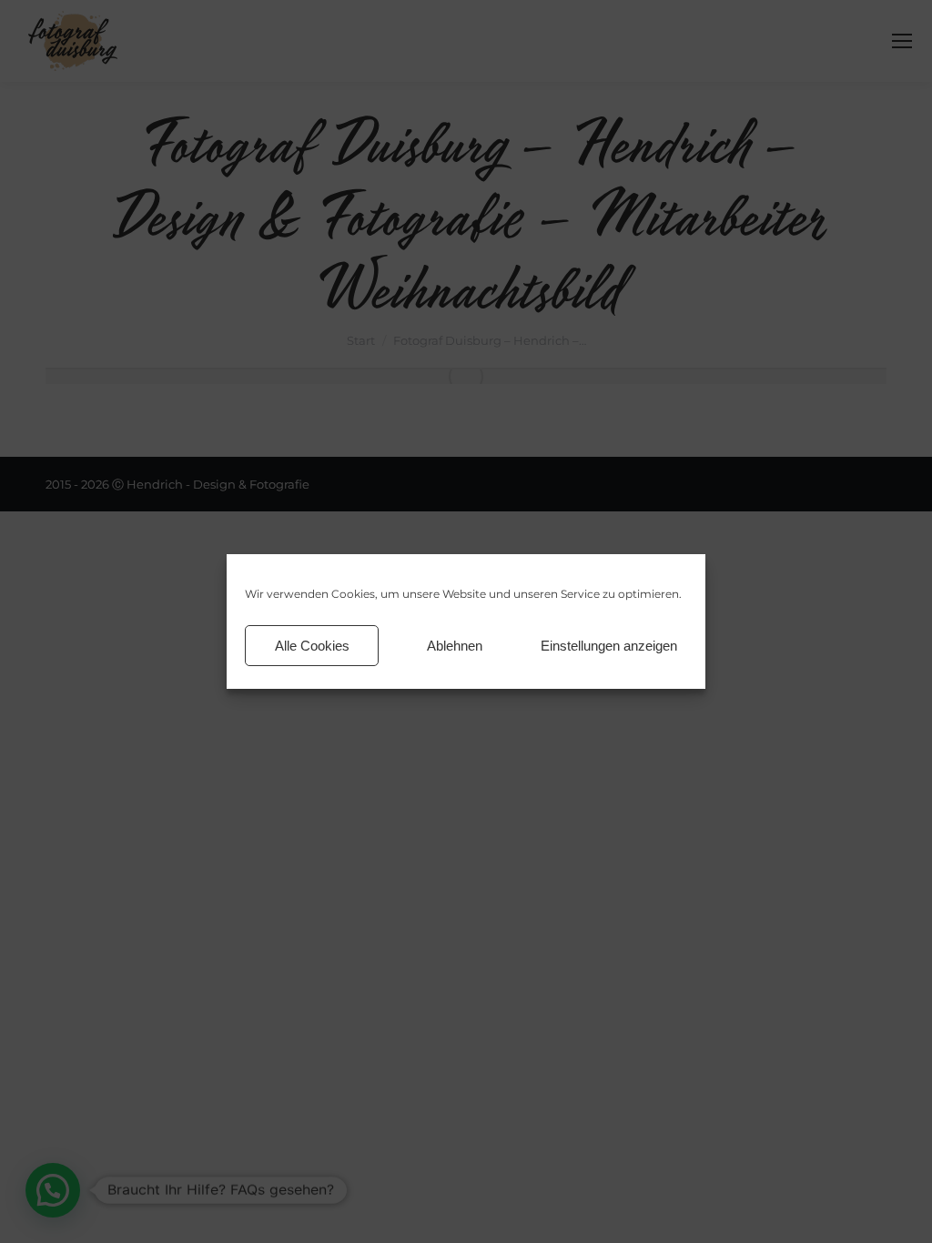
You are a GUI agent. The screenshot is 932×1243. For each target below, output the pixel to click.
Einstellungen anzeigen (609, 645)
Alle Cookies (312, 645)
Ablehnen (454, 645)
